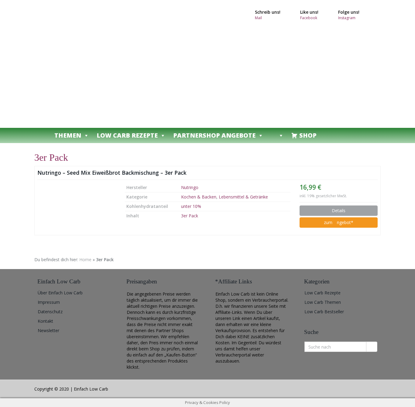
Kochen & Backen (198, 197)
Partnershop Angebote (214, 135)
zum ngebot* (338, 222)
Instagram (346, 17)
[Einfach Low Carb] (89, 64)
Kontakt (45, 321)
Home (85, 259)
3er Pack (189, 216)
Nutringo (189, 187)
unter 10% (191, 206)
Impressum (49, 302)
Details (338, 210)
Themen (67, 135)
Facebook (308, 17)
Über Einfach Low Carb (60, 293)
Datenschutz (50, 311)
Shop (308, 135)
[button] (277, 135)
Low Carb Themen (322, 302)
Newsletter (48, 330)
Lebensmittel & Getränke (243, 197)
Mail (258, 17)
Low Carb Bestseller (324, 311)
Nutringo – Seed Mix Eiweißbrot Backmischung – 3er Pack (112, 172)
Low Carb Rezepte (127, 135)
